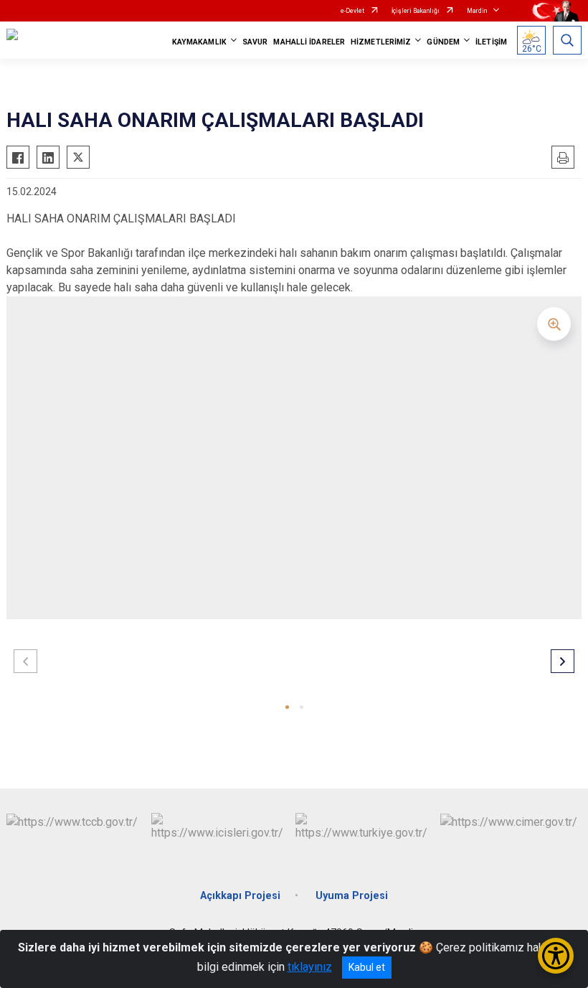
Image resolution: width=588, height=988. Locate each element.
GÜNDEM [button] (443, 42)
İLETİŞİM (491, 42)
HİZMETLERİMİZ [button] (381, 42)
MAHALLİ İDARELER (309, 42)
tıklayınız (310, 967)
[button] (287, 707)
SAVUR (255, 42)
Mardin (477, 10)
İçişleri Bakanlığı (416, 10)
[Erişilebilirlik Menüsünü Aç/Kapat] (556, 956)
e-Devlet (352, 10)
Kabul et (366, 967)
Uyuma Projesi (352, 896)
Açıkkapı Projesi (240, 896)
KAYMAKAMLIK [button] (199, 42)
